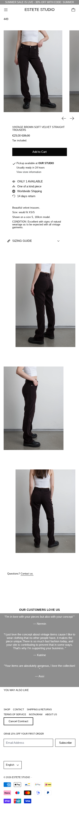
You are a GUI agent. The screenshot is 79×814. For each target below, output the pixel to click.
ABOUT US (51, 714)
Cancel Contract (18, 721)
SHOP (7, 709)
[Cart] (73, 10)
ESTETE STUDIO (21, 777)
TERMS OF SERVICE (15, 714)
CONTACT (18, 709)
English (10, 764)
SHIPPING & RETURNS (39, 709)
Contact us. (27, 573)
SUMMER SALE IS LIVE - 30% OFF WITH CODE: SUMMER (39, 2)
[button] (33, 71)
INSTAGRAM (35, 714)
